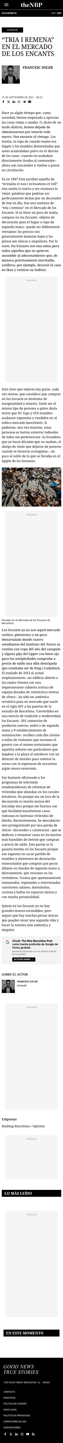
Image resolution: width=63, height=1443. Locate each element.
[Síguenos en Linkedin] (16, 1434)
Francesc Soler (38, 67)
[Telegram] (24, 101)
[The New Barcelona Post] (21, 1370)
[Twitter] (8, 101)
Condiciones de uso (15, 1421)
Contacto (9, 1391)
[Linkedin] (13, 101)
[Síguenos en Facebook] (5, 1434)
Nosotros (9, 1397)
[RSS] (33, 1434)
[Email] (29, 101)
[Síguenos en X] (11, 1434)
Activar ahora (22, 959)
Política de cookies (15, 1403)
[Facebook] (3, 101)
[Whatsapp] (19, 101)
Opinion (12, 29)
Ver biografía (21, 985)
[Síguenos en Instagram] (22, 1434)
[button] (6, 4)
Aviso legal (10, 1409)
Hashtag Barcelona (16, 1126)
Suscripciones (12, 1427)
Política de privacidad (17, 1415)
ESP (59, 13)
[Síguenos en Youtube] (27, 1434)
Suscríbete (9, 13)
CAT (53, 13)
